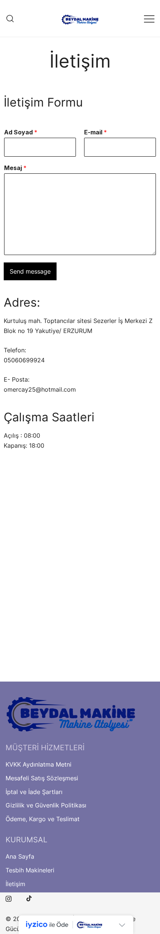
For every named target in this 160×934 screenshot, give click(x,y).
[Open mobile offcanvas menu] (149, 18)
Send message (30, 271)
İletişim (15, 884)
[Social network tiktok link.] (29, 897)
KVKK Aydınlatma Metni (38, 764)
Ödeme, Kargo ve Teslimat (43, 819)
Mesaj (15, 168)
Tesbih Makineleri (30, 870)
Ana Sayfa (20, 856)
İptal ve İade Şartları (34, 792)
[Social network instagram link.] (9, 897)
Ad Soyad (20, 132)
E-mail (95, 132)
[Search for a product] (10, 18)
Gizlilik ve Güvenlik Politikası (46, 805)
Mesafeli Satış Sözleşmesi (42, 778)
